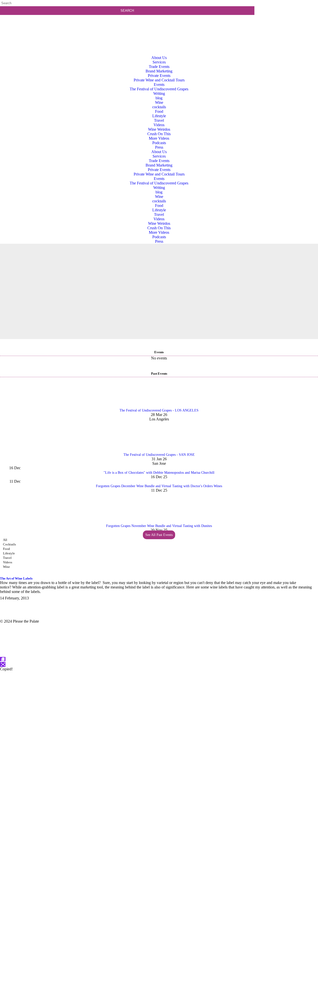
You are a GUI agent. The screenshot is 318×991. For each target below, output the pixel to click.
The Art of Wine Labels (16, 578)
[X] (159, 989)
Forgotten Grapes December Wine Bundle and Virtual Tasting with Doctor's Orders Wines (159, 486)
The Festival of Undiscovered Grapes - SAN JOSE (159, 455)
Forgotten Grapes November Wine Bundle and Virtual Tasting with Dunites (159, 526)
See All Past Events (159, 535)
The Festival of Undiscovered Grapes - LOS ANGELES (159, 410)
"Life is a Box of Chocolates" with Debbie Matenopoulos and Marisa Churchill (159, 472)
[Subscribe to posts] (287, 23)
